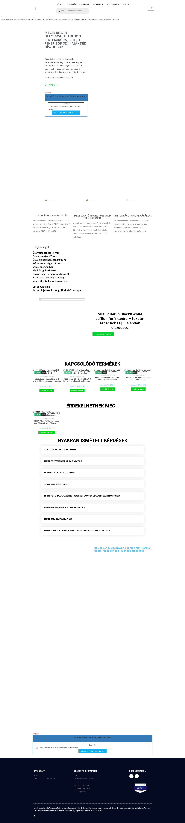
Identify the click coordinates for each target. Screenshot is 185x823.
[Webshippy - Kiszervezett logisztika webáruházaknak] (140, 788)
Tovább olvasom (47, 390)
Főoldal (60, 4)
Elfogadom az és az (58, 748)
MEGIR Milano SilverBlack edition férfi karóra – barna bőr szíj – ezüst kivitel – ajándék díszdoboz (77, 380)
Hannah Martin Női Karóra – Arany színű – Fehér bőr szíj (138, 379)
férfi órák (42, 376)
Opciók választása (46, 432)
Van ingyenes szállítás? (56, 484)
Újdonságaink (113, 4)
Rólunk (126, 4)
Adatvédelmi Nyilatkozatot (68, 748)
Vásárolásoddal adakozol (78, 4)
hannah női (103, 375)
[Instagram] (137, 776)
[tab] (92, 450)
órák (52, 376)
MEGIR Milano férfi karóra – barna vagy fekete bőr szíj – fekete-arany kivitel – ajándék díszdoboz (46, 422)
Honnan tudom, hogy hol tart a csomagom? (65, 508)
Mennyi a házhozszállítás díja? (59, 473)
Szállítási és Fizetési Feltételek (60, 450)
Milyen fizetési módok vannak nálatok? (63, 461)
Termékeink (98, 4)
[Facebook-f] (131, 776)
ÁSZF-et (64, 106)
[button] (103, 334)
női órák (109, 375)
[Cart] (151, 8)
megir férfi (48, 376)
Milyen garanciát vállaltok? (58, 519)
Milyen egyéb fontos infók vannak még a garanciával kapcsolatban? (77, 531)
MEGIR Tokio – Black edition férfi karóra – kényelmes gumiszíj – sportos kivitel (47, 380)
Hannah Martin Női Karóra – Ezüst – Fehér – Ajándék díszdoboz (108, 379)
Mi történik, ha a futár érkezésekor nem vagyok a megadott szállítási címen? (82, 496)
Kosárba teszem (77, 390)
